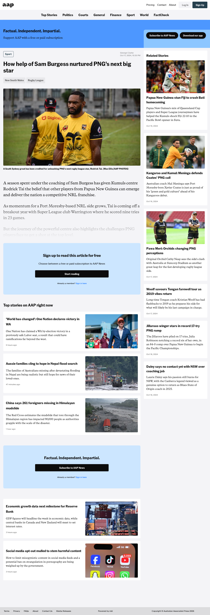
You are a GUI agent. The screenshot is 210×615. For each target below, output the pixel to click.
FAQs (26, 611)
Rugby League (35, 80)
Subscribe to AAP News (162, 35)
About (172, 4)
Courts (83, 15)
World (144, 15)
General (99, 15)
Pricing (150, 4)
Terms (6, 611)
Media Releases (63, 611)
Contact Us (47, 611)
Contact (161, 4)
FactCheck (161, 15)
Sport (131, 15)
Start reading (72, 274)
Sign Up (200, 5)
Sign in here (81, 283)
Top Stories (49, 15)
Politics (68, 15)
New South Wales (14, 80)
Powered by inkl (105, 611)
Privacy (16, 611)
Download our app (193, 35)
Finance (115, 15)
